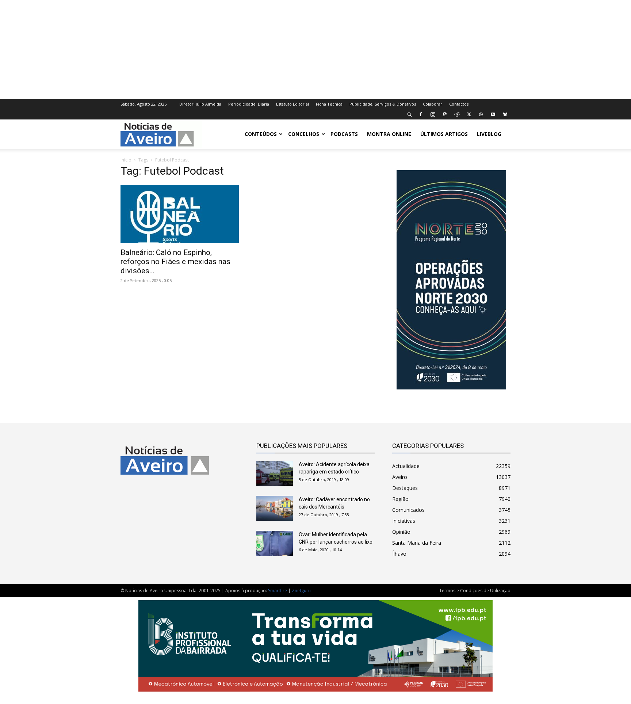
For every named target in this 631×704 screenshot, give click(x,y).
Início (126, 160)
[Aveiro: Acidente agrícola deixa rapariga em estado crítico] (274, 473)
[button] (409, 114)
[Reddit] (456, 114)
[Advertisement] (315, 48)
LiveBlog (489, 133)
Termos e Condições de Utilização (474, 590)
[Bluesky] (505, 114)
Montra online (389, 133)
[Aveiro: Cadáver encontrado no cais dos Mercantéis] (274, 508)
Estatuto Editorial (292, 104)
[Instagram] (432, 114)
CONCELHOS (303, 133)
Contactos (459, 104)
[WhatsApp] (480, 114)
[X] (468, 114)
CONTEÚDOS (261, 133)
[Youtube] (492, 114)
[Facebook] (420, 114)
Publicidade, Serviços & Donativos (382, 104)
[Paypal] (444, 114)
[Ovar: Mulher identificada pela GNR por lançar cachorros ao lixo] (274, 543)
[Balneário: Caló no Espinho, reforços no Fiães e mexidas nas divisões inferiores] (180, 214)
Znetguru (301, 590)
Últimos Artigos (444, 133)
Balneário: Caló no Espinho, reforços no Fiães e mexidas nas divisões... (175, 261)
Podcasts (344, 133)
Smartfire (277, 590)
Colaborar (432, 104)
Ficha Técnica (329, 104)
